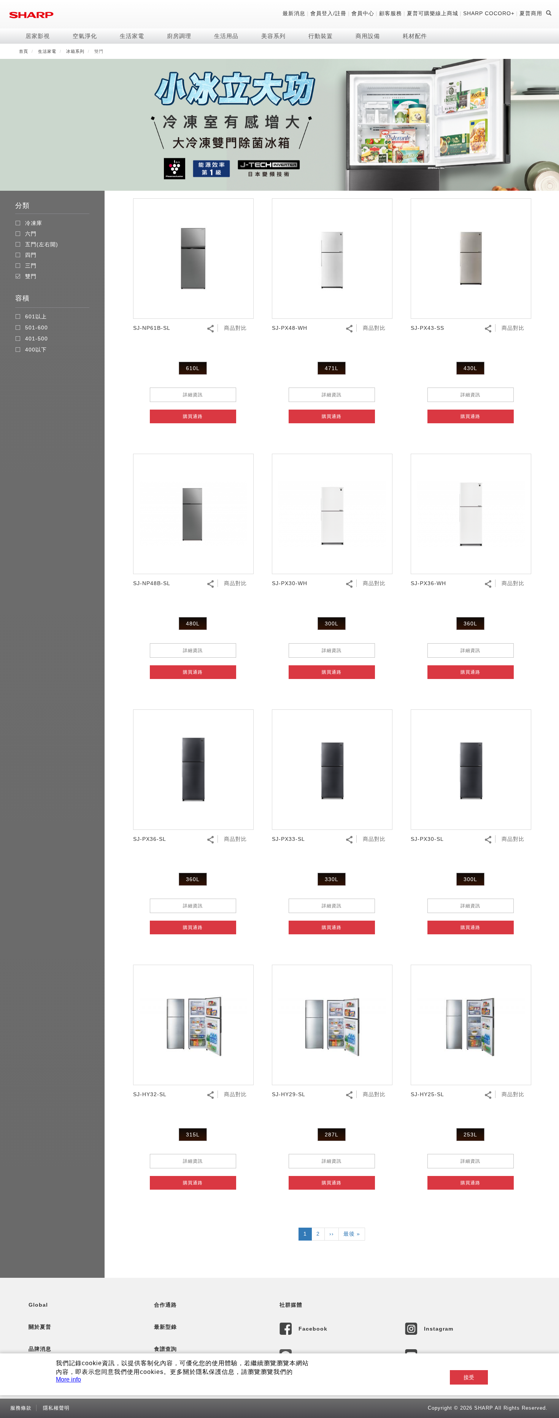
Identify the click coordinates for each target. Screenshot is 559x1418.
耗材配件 (415, 36)
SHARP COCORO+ (489, 13)
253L (470, 1135)
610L (193, 368)
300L (331, 623)
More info (68, 1379)
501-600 (36, 328)
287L (331, 1135)
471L (331, 368)
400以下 (36, 350)
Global (38, 1305)
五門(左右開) (41, 244)
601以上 (36, 317)
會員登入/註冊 (328, 13)
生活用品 (226, 36)
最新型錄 (165, 1327)
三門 (31, 265)
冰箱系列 (75, 51)
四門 (31, 255)
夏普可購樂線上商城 (432, 13)
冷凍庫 (33, 223)
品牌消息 (40, 1349)
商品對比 (235, 328)
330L (331, 879)
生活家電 (132, 36)
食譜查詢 (165, 1349)
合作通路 (165, 1305)
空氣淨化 (85, 36)
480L (193, 623)
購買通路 (193, 416)
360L (470, 623)
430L (470, 368)
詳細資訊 (193, 394)
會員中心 (362, 13)
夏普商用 (530, 13)
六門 (31, 233)
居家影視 (37, 36)
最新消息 (294, 13)
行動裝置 (320, 36)
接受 (469, 1377)
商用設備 (368, 36)
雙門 (31, 276)
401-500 (36, 339)
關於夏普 (40, 1327)
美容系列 (273, 36)
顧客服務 (390, 13)
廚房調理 (179, 36)
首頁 (23, 51)
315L (193, 1135)
